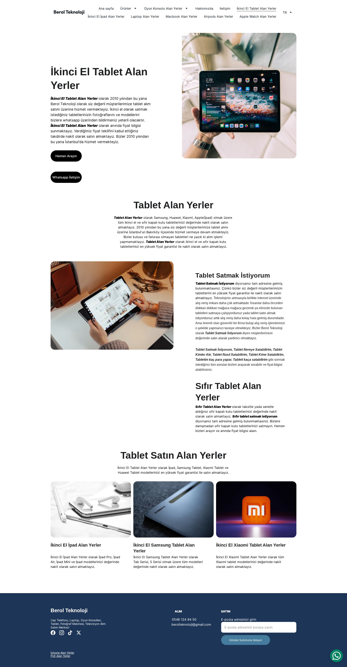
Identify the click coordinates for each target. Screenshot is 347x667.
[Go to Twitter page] (78, 632)
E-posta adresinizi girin (238, 619)
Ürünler (125, 8)
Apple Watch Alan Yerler (258, 16)
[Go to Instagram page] (61, 632)
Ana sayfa (106, 8)
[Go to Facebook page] (53, 632)
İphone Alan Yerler (62, 652)
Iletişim (225, 8)
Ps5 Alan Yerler (60, 656)
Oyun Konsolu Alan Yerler (163, 8)
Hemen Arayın (66, 156)
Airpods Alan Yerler (218, 16)
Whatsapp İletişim (66, 177)
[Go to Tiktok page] (70, 632)
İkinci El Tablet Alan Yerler (256, 8)
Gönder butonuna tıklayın (245, 640)
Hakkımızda (204, 8)
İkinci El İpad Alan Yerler (106, 16)
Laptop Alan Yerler (145, 16)
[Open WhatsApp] (336, 655)
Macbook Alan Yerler (181, 16)
